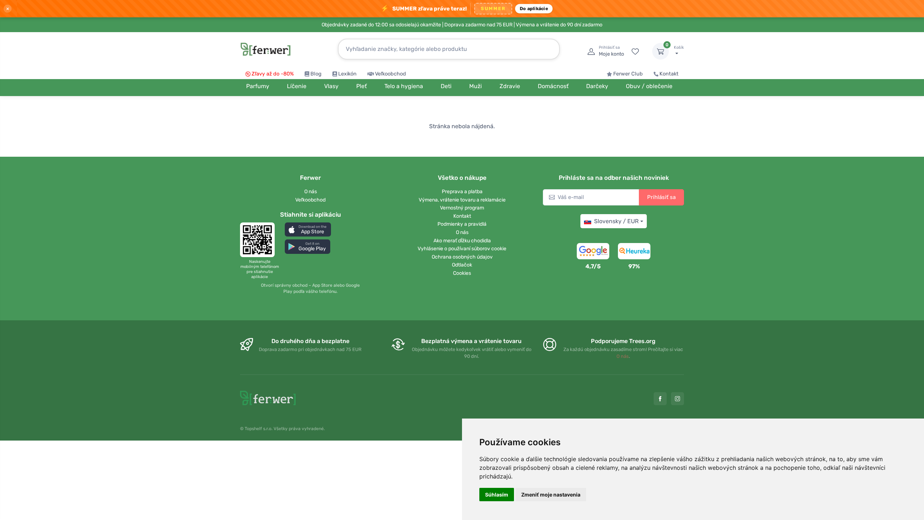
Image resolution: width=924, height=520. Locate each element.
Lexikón (347, 74)
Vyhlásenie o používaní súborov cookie (462, 249)
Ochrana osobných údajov (462, 257)
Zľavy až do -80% (273, 74)
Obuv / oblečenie (649, 86)
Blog (316, 74)
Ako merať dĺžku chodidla (462, 241)
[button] (308, 229)
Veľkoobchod (390, 74)
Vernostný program (462, 208)
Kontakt (669, 74)
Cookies (462, 273)
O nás (310, 191)
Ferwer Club (628, 74)
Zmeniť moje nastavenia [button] (550, 494)
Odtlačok (462, 265)
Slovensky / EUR (616, 221)
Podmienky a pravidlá (462, 224)
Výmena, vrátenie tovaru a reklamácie (462, 200)
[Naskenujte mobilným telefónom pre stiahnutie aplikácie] (259, 239)
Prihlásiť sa (661, 197)
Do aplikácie (534, 8)
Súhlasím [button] (496, 494)
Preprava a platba (462, 191)
